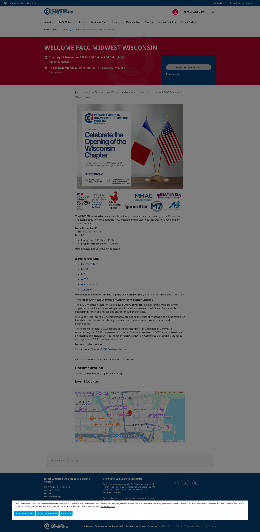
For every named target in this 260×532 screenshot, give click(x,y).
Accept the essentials (47, 513)
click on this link (108, 506)
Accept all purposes (24, 513)
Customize (66, 513)
